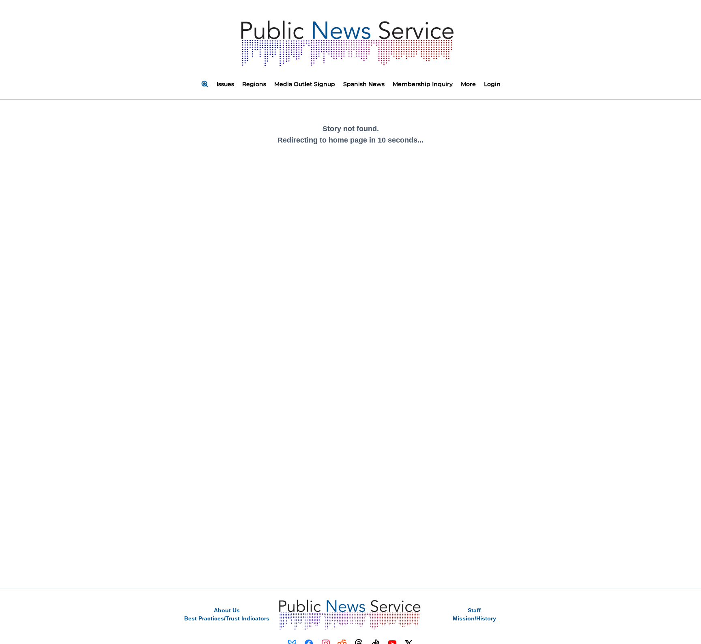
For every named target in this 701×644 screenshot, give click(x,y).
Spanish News (364, 84)
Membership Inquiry (423, 84)
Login (492, 84)
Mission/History (474, 618)
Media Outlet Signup (304, 84)
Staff (474, 610)
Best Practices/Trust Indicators (226, 618)
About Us (227, 610)
